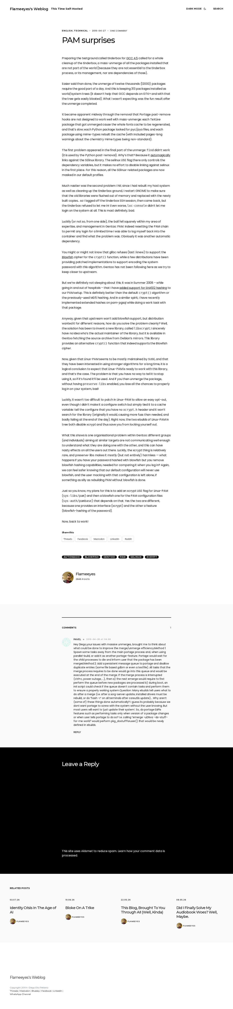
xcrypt (152, 557)
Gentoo (109, 557)
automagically (160, 155)
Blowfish (67, 257)
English (67, 30)
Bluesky (36, 990)
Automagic (72, 557)
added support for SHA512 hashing (143, 288)
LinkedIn (57, 990)
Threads (14, 990)
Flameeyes (85, 574)
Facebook (47, 990)
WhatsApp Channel (20, 994)
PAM (122, 557)
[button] (197, 9)
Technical (81, 30)
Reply (77, 732)
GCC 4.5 (132, 58)
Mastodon (25, 990)
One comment (118, 30)
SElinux (136, 557)
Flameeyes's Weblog (29, 9)
